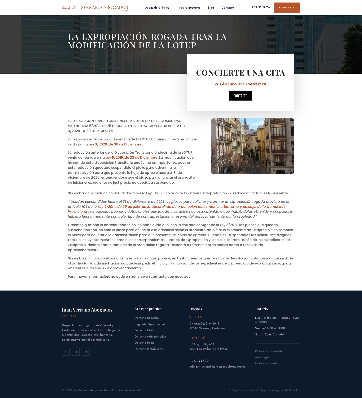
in (86, 352)
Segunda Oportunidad (150, 324)
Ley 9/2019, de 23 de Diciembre (131, 157)
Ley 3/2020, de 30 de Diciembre (115, 144)
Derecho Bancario (147, 318)
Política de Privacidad (268, 351)
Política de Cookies (267, 363)
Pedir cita (287, 7)
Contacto (241, 95)
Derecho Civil (144, 330)
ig (76, 352)
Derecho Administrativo (150, 336)
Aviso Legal (262, 357)
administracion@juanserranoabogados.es (217, 366)
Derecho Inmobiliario (149, 349)
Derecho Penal (145, 342)
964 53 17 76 (261, 7)
